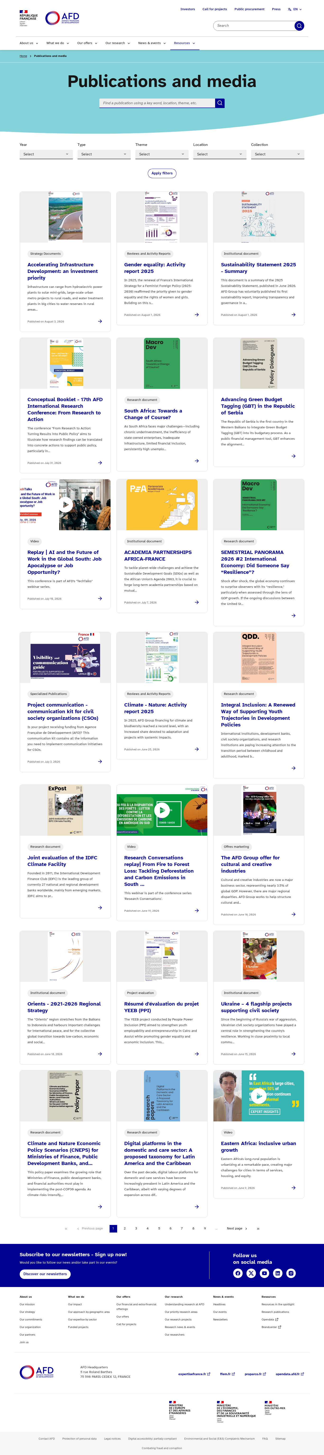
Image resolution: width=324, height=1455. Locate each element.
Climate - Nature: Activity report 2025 (155, 708)
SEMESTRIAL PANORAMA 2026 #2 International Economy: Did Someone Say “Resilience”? (255, 562)
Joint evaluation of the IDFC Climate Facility (62, 861)
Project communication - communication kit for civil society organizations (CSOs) (63, 711)
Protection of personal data (79, 1438)
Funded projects (78, 1327)
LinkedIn (277, 1273)
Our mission (27, 1304)
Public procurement (249, 9)
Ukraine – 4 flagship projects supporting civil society (256, 1007)
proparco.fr (253, 1374)
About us (26, 43)
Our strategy (27, 1312)
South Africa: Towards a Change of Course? (153, 414)
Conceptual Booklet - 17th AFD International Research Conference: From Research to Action (65, 409)
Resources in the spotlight (278, 1304)
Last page (258, 1229)
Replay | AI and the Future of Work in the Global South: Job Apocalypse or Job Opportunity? (65, 562)
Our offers (84, 43)
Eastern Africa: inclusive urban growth (258, 1147)
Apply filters (299, 26)
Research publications (275, 1312)
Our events (220, 1312)
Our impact (75, 1304)
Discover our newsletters (45, 1274)
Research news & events (180, 1327)
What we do (55, 43)
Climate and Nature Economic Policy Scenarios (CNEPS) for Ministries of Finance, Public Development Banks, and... (64, 1153)
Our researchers (175, 1334)
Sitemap (280, 1438)
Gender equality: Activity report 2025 (154, 268)
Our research (115, 43)
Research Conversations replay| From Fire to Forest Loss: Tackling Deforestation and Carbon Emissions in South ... (159, 871)
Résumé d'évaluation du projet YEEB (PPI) (161, 1007)
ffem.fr (225, 1374)
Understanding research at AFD (184, 1304)
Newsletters (220, 1319)
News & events (149, 43)
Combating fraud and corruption (162, 1448)
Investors (188, 9)
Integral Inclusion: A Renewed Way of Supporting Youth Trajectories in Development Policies (258, 715)
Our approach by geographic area (89, 1312)
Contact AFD (47, 1438)
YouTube (264, 1273)
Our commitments (31, 1319)
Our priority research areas (181, 1312)
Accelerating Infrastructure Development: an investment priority (63, 271)
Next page (234, 1228)
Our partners (27, 1334)
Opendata (268, 1319)
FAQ (265, 1438)
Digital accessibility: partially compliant (152, 1438)
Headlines (219, 1304)
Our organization (30, 1327)
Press (276, 9)
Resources (182, 43)
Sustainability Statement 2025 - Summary (258, 268)
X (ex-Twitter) (251, 1273)
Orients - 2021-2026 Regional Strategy (64, 1007)
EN (295, 9)
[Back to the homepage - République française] (72, 18)
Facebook (238, 1273)
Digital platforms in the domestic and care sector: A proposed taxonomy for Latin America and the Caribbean (159, 1153)
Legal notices (112, 1438)
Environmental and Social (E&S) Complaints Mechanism (219, 1438)
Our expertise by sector (82, 1319)
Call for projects (215, 9)
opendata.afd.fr (288, 1374)
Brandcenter (269, 1327)
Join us (24, 1342)
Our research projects (178, 1319)
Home (23, 56)
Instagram (291, 1273)
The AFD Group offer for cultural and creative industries (250, 864)
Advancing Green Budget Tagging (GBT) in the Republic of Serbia (258, 406)
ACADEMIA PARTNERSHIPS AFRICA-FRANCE (158, 556)
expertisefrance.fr (192, 1374)
